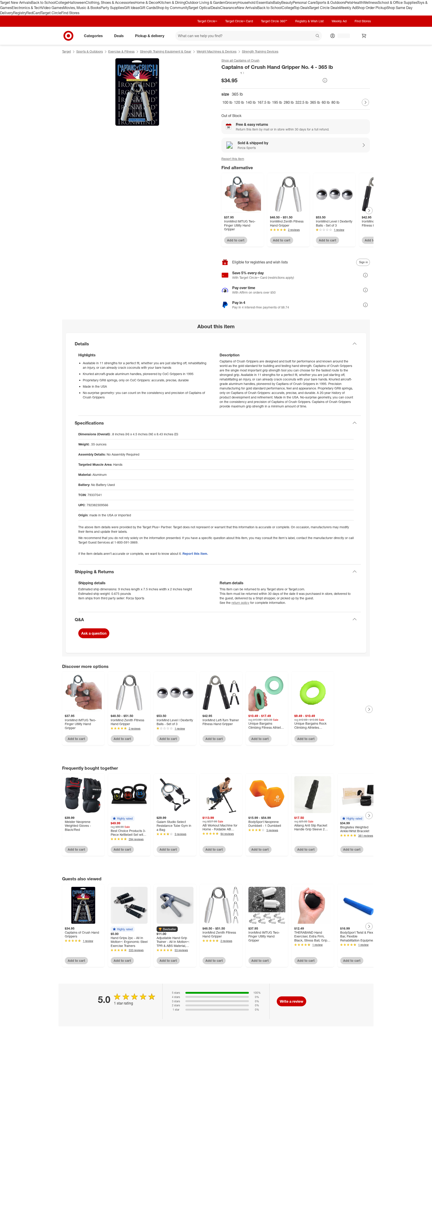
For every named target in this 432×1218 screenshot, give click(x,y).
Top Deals (301, 7)
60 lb (326, 102)
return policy (240, 603)
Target (66, 51)
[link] (233, 73)
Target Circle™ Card (239, 21)
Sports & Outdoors (330, 2)
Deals (215, 7)
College (62, 2)
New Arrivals (247, 7)
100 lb (227, 102)
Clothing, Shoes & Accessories (110, 2)
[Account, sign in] (341, 36)
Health (357, 2)
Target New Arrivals (15, 2)
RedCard (33, 13)
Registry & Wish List (309, 21)
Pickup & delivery (149, 35)
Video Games (52, 7)
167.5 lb (263, 102)
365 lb (315, 102)
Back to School (43, 2)
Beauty (287, 2)
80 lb (335, 102)
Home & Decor (146, 2)
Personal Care (304, 2)
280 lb (289, 102)
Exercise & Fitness (121, 51)
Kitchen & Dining (171, 2)
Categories (93, 35)
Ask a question (93, 633)
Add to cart (235, 240)
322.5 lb (301, 102)
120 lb (239, 102)
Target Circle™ (207, 21)
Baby (277, 2)
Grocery (231, 2)
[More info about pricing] (324, 80)
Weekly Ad (348, 7)
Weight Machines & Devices (216, 51)
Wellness (370, 2)
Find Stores (70, 13)
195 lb (277, 102)
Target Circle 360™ (274, 21)
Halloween (77, 2)
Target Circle (51, 13)
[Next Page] (365, 102)
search (317, 36)
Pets (348, 2)
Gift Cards (148, 7)
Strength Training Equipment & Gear (165, 51)
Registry (19, 13)
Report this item (232, 159)
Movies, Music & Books (82, 7)
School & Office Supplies (397, 2)
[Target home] (68, 35)
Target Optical (199, 7)
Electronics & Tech (26, 7)
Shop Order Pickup (371, 7)
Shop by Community (172, 7)
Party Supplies (112, 7)
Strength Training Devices (260, 51)
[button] (233, 73)
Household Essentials (255, 2)
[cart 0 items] (364, 36)
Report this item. (195, 553)
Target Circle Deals (324, 7)
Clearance (228, 7)
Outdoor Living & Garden (205, 2)
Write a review (291, 1001)
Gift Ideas (132, 7)
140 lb (251, 102)
